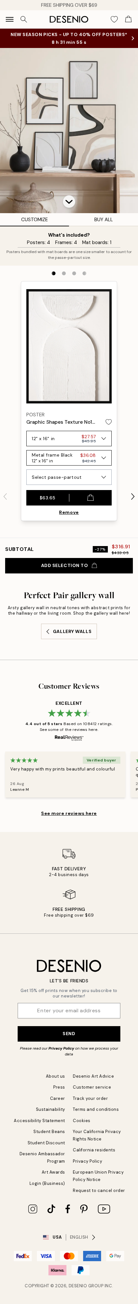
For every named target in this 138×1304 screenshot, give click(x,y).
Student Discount (46, 1143)
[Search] (24, 19)
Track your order (90, 1098)
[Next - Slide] (133, 496)
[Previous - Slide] (5, 496)
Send (69, 1033)
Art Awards (53, 1172)
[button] (69, 201)
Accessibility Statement (39, 1120)
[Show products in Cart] (128, 19)
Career (57, 1098)
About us (55, 1076)
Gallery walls (72, 631)
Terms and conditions (96, 1109)
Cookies (82, 1120)
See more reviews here (69, 813)
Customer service (92, 1087)
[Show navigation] (10, 19)
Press (59, 1087)
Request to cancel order (99, 1190)
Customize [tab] (34, 219)
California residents (94, 1150)
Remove (69, 512)
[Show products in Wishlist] (114, 19)
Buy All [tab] (103, 219)
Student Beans (49, 1131)
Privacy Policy (61, 1048)
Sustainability (50, 1109)
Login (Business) (47, 1183)
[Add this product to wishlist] (109, 422)
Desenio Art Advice (93, 1076)
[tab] (53, 273)
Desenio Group (86, 1286)
